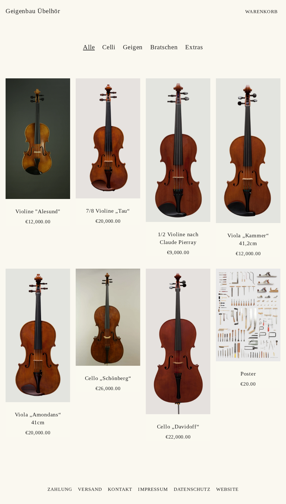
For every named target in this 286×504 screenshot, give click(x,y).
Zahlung (59, 489)
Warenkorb (261, 11)
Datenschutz (192, 489)
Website (227, 489)
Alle (89, 47)
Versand (90, 489)
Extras (194, 47)
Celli (108, 47)
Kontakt (120, 489)
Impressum (153, 489)
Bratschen (164, 47)
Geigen (133, 47)
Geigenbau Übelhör (33, 11)
